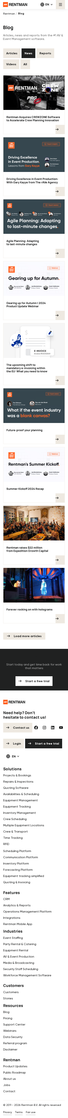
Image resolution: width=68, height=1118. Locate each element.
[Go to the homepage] (14, 702)
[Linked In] (52, 727)
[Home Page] (15, 4)
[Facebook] (36, 727)
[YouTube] (61, 727)
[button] (46, 4)
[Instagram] (44, 727)
